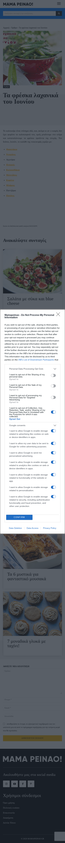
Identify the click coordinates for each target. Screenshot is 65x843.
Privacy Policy (49, 528)
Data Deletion (15, 528)
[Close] (59, 315)
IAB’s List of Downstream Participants (36, 359)
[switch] (53, 375)
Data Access (32, 528)
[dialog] (32, 421)
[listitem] (32, 368)
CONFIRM (19, 517)
